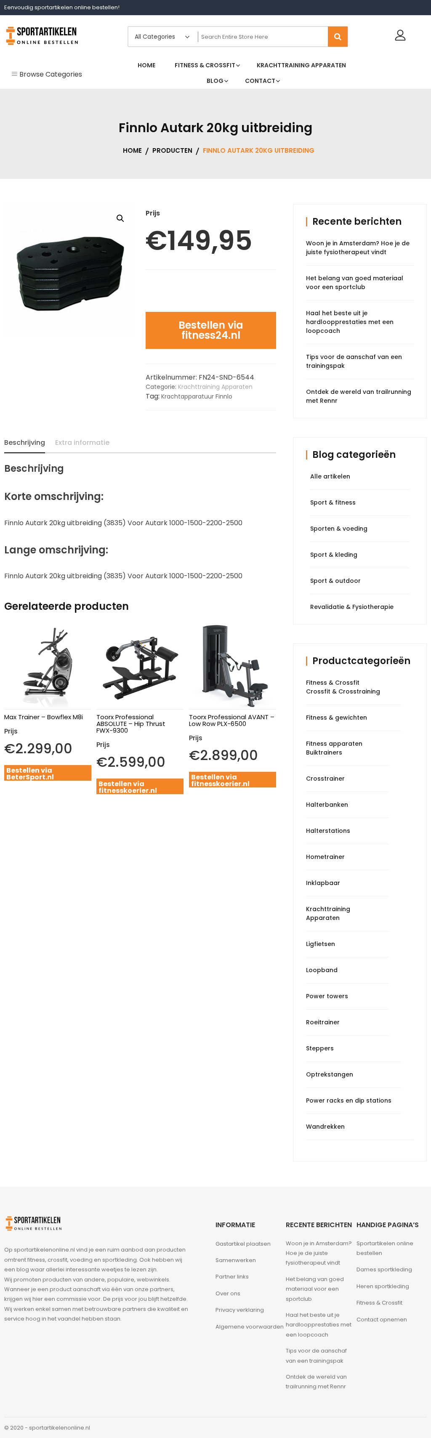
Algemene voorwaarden (250, 1327)
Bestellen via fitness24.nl (210, 330)
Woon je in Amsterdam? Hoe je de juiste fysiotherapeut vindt (358, 247)
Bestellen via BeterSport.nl (30, 774)
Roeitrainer (323, 1022)
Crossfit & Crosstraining (343, 691)
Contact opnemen (382, 1320)
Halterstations (328, 831)
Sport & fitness (333, 502)
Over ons (228, 1293)
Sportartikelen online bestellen (385, 1248)
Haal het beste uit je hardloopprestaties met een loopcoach (350, 322)
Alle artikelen (330, 476)
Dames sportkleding (384, 1269)
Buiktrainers (324, 752)
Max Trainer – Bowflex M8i (43, 716)
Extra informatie (82, 442)
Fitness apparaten (334, 743)
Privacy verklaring (240, 1310)
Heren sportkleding (383, 1286)
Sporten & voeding (338, 528)
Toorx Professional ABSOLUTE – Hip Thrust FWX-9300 (130, 723)
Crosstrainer (325, 778)
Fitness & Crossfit (332, 682)
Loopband (322, 970)
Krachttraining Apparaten (215, 387)
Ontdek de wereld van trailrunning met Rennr (316, 1381)
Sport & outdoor (335, 581)
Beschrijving (24, 442)
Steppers (320, 1048)
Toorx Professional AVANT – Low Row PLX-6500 (231, 720)
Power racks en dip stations (348, 1100)
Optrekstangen (329, 1074)
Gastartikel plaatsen (243, 1244)
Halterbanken (327, 804)
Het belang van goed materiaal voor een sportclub (354, 282)
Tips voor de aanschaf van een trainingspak (316, 1355)
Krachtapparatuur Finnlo (196, 396)
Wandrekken (325, 1126)
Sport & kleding (333, 554)
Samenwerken (236, 1260)
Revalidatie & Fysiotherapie (352, 607)
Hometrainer (325, 857)
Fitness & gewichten (336, 717)
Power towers (327, 996)
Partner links (232, 1277)
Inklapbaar (323, 883)
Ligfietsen (320, 944)
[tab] (24, 442)
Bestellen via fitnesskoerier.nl (127, 787)
